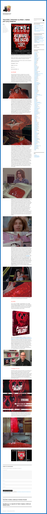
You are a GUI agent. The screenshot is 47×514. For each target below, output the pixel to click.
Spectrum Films (36, 136)
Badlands (35, 62)
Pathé (35, 118)
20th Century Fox (36, 52)
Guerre (35, 97)
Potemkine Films (36, 122)
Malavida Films (36, 111)
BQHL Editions (36, 66)
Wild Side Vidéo (36, 148)
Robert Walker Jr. (5, 32)
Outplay (35, 117)
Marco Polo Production (36, 112)
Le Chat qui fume (36, 106)
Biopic (35, 63)
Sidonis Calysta (36, 133)
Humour (35, 101)
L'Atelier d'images (36, 104)
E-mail (4, 483)
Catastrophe (35, 68)
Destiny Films (35, 77)
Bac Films (35, 61)
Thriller (35, 143)
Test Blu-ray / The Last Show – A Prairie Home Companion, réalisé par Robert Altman (38, 26)
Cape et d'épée (35, 67)
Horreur (7, 28)
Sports (35, 137)
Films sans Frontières (36, 94)
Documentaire (36, 78)
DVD (7, 29)
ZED (34, 149)
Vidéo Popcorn (36, 146)
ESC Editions (35, 87)
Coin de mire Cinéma (36, 71)
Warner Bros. (35, 147)
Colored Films (35, 72)
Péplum (35, 119)
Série (34, 131)
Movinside (35, 114)
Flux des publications (36, 155)
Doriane (35, 79)
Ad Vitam (35, 54)
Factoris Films (36, 91)
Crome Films (35, 76)
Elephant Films (36, 84)
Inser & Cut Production (36, 102)
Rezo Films (35, 127)
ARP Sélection (35, 58)
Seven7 (35, 132)
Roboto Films (35, 128)
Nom (4, 480)
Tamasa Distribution (36, 139)
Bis (34, 64)
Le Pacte (35, 107)
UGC (34, 144)
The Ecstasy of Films (36, 142)
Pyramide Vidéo (36, 126)
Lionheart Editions (36, 108)
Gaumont (35, 96)
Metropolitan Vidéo (36, 113)
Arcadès (35, 57)
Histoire (35, 98)
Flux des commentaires (36, 156)
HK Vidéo (35, 99)
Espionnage (35, 88)
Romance (35, 129)
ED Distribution (36, 82)
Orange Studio (35, 116)
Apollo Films (35, 56)
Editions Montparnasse (36, 83)
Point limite (27, 255)
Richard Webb (5, 31)
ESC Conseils (35, 86)
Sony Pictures (35, 134)
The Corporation (36, 141)
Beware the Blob (5, 29)
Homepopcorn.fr (7, 13)
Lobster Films (35, 109)
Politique (35, 121)
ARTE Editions (36, 59)
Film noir (35, 93)
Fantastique (4, 28)
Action (35, 53)
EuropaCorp (35, 89)
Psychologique (36, 124)
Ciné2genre (35, 69)
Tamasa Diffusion (36, 138)
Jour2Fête (35, 103)
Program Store (36, 123)
